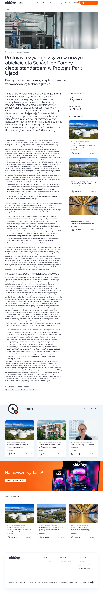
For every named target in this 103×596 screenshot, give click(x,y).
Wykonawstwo (57, 442)
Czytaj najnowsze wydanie (15, 481)
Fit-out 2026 (81, 561)
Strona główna (47, 561)
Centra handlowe (88, 442)
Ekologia (19, 52)
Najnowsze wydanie (65, 561)
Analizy (73, 218)
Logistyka (87, 180)
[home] (11, 3)
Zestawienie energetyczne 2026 (85, 564)
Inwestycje (81, 180)
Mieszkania (49, 442)
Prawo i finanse (80, 141)
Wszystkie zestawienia (84, 568)
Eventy (45, 567)
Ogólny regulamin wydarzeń (49, 582)
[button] (39, 3)
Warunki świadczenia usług (66, 582)
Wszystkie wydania (65, 564)
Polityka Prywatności (35, 582)
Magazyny (11, 52)
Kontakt (45, 570)
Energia (26, 52)
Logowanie (46, 564)
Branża (73, 141)
